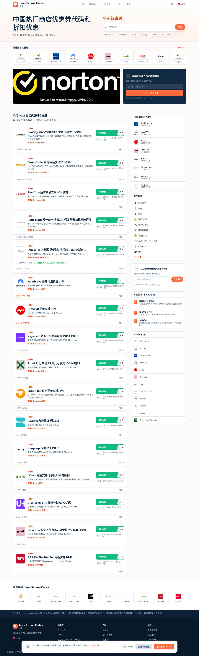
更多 (128, 4)
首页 (83, 4)
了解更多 (95, 645)
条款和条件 (152, 630)
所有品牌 (93, 4)
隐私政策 (151, 635)
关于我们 (106, 630)
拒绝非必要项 (144, 646)
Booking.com (109, 35)
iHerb (154, 35)
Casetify (144, 35)
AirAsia (133, 35)
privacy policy (147, 98)
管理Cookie (128, 646)
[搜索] (172, 4)
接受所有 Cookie (164, 646)
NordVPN (122, 35)
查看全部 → (182, 47)
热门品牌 (106, 4)
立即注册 (154, 93)
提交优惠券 (107, 635)
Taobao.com (165, 35)
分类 (118, 4)
